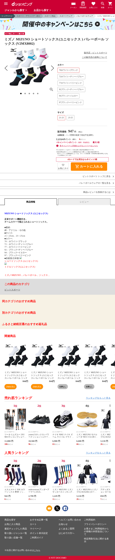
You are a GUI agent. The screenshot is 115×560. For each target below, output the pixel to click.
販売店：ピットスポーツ (95, 53)
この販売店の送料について (94, 57)
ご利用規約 (89, 520)
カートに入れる (89, 166)
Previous (6, 417)
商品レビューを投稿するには (97, 192)
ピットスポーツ (12, 290)
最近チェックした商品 (15, 528)
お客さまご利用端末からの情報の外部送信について (96, 531)
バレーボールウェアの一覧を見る (95, 183)
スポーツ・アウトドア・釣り (28, 16)
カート (33, 524)
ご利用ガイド (36, 537)
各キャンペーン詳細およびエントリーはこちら (79, 146)
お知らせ (63, 524)
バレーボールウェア (85, 16)
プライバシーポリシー (95, 524)
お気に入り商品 (12, 524)
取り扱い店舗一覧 (13, 537)
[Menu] (6, 3)
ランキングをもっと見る (98, 398)
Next (108, 417)
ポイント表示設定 (39, 533)
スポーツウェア (66, 16)
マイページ (35, 528)
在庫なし (62, 387)
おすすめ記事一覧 (39, 520)
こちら (37, 550)
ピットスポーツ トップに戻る (97, 176)
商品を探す (10, 520)
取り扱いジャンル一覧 (15, 533)
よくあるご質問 (66, 528)
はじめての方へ (66, 533)
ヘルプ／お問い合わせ (70, 520)
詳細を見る (10, 387)
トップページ (6, 16)
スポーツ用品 (49, 16)
